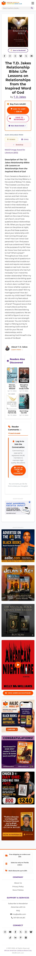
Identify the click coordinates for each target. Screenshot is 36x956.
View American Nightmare (19, 693)
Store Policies (18, 890)
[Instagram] (5, 932)
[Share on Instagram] (10, 56)
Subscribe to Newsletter (18, 904)
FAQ (18, 911)
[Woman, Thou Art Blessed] (12, 375)
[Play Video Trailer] (18, 665)
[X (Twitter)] (21, 932)
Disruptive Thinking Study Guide (24, 386)
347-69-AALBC (19, 918)
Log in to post (15, 433)
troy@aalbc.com (19, 914)
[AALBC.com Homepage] (12, 3)
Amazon (12, 139)
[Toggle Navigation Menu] (32, 3)
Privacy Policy (18, 887)
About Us (18, 883)
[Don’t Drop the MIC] (24, 401)
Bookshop (19, 144)
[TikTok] (10, 938)
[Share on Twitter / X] (26, 56)
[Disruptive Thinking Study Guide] (24, 375)
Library (26, 139)
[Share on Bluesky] (21, 56)
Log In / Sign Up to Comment (18, 470)
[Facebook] (15, 932)
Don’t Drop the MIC (24, 412)
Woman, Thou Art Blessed (12, 386)
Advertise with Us (18, 907)
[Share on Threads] (15, 56)
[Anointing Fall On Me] (12, 401)
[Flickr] (26, 938)
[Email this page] (31, 56)
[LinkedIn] (15, 938)
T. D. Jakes (20, 96)
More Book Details (17, 126)
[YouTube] (10, 932)
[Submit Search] (31, 8)
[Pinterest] (21, 938)
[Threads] (26, 932)
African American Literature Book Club (17, 950)
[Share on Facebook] (4, 56)
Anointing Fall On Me (12, 412)
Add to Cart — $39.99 (19, 110)
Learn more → (17, 350)
